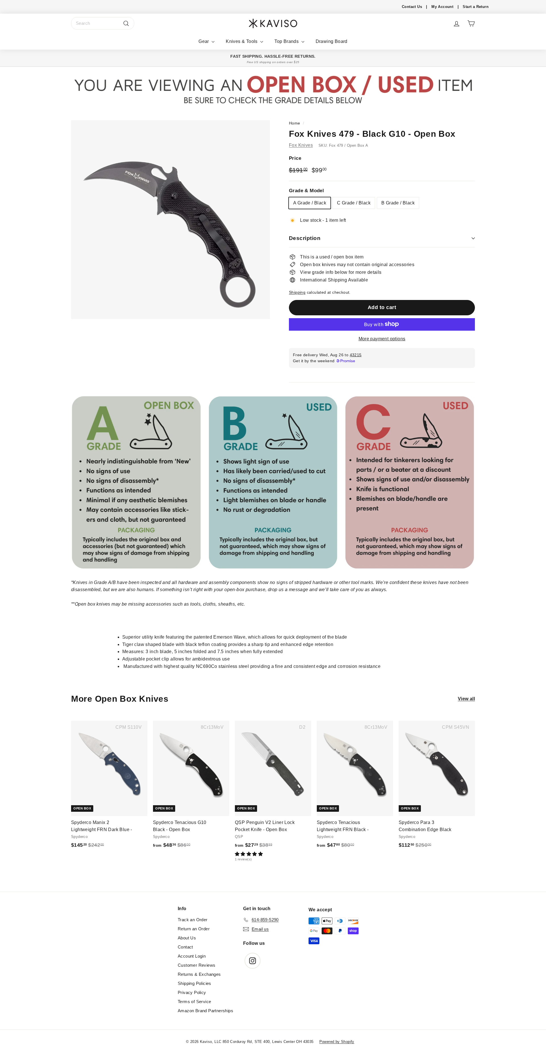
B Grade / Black (398, 202)
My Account (442, 7)
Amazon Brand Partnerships (205, 1010)
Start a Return (476, 7)
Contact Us (412, 7)
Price (295, 158)
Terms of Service (194, 1001)
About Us (187, 937)
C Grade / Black (354, 202)
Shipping (297, 292)
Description (304, 238)
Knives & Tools (242, 41)
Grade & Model (306, 190)
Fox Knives (301, 144)
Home (294, 123)
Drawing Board (332, 41)
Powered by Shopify (336, 1041)
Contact (185, 947)
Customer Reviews (196, 965)
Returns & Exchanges (199, 974)
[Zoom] (170, 219)
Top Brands (287, 41)
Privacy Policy (192, 992)
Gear (204, 41)
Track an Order (193, 919)
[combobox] (102, 23)
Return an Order (194, 928)
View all (466, 698)
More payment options (382, 338)
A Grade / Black (309, 202)
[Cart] (471, 23)
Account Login (192, 956)
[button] (271, 854)
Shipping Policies (194, 983)
